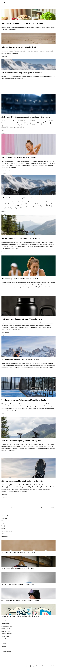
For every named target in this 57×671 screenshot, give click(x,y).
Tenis (2, 292)
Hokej (2, 130)
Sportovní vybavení (5, 170)
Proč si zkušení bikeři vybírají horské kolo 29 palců (21, 441)
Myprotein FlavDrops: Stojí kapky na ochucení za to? (18, 552)
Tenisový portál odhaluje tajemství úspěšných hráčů (17, 584)
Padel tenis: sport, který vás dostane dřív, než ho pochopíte (23, 400)
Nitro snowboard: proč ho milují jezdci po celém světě (22, 481)
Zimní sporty (4, 81)
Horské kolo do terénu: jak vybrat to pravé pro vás (20, 238)
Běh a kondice (4, 56)
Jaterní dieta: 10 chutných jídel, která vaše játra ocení (22, 23)
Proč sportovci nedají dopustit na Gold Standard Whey (22, 319)
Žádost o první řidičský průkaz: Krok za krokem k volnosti (20, 616)
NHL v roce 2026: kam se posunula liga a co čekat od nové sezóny (26, 117)
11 (41, 507)
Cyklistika (3, 251)
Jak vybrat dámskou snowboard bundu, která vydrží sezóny (20, 600)
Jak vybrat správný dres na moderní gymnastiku (19, 157)
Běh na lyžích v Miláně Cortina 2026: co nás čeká (20, 360)
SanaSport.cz (5, 3)
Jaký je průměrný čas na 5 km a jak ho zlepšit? (19, 47)
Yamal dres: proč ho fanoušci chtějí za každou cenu (17, 568)
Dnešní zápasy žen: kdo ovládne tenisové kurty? (19, 279)
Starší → (53, 507)
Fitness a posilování (5, 332)
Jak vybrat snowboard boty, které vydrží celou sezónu (21, 73)
